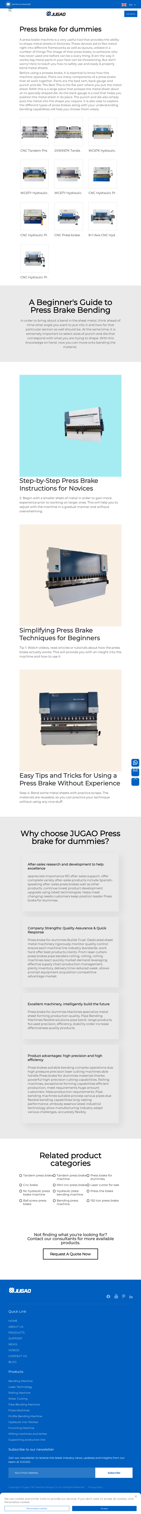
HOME (12, 1321)
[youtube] (116, 1297)
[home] (56, 13)
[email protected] (21, 4)
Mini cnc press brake (72, 1185)
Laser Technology (20, 1387)
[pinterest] (124, 1297)
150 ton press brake (105, 1200)
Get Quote (130, 14)
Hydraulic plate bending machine (70, 1192)
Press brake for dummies (101, 1177)
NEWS (12, 1344)
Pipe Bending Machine (24, 1404)
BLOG (12, 1362)
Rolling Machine (19, 1392)
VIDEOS (13, 1350)
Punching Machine (21, 1428)
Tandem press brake (38, 1175)
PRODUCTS (16, 1332)
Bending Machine (20, 1381)
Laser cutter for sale (105, 1185)
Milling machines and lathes (27, 1434)
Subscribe (114, 1472)
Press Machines (19, 1410)
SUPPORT (15, 1338)
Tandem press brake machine (72, 1177)
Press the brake (102, 1191)
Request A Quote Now (70, 1254)
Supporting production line (26, 1439)
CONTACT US (17, 1356)
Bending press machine (67, 1202)
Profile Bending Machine (25, 1416)
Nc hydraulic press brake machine (36, 1192)
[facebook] (108, 1297)
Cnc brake (30, 1185)
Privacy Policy (95, 1487)
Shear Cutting (18, 1398)
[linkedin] (131, 1297)
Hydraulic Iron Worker (23, 1422)
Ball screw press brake (34, 1202)
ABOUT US (15, 1326)
